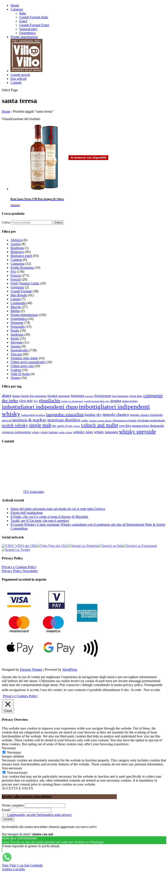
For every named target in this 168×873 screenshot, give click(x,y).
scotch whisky (15, 425)
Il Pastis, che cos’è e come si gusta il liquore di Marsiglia (49, 517)
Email (6, 810)
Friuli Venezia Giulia (24, 283)
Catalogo (16, 9)
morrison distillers (63, 419)
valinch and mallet (99, 425)
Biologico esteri (21, 256)
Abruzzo (16, 240)
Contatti (15, 82)
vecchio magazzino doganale (141, 426)
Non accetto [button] (152, 690)
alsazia (16, 396)
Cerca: (6, 222)
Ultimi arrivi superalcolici (28, 362)
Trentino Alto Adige (24, 358)
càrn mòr (26, 401)
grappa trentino (130, 401)
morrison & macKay (29, 420)
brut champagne (120, 396)
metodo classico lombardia (146, 415)
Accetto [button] (136, 690)
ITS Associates (33, 492)
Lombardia (18, 303)
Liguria (15, 299)
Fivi (13, 271)
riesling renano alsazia (100, 420)
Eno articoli (18, 78)
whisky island (65, 432)
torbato (76, 426)
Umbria (15, 370)
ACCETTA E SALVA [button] (17, 788)
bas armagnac (38, 396)
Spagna (15, 346)
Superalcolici (28, 29)
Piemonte (16, 323)
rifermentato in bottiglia (124, 420)
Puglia (14, 330)
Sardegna (16, 334)
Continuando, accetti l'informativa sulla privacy (39, 815)
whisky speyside (137, 431)
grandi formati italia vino (97, 401)
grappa (115, 400)
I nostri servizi (20, 75)
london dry (93, 414)
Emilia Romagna (22, 267)
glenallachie (49, 400)
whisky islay (83, 432)
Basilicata (17, 248)
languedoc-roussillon (65, 414)
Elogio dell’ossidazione (26, 513)
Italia (22, 13)
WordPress (69, 669)
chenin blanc (136, 396)
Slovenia (16, 342)
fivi (36, 401)
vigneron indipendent (16, 432)
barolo (25, 396)
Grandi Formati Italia (33, 17)
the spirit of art (62, 426)
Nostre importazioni (24, 37)
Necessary (14, 752)
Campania (17, 263)
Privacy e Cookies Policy (19, 567)
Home (14, 5)
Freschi (15, 279)
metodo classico (116, 414)
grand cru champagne (72, 401)
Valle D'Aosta (20, 374)
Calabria (16, 260)
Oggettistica (27, 33)
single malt (40, 425)
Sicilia (14, 338)
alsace (6, 395)
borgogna (77, 396)
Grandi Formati (21, 291)
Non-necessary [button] (12, 768)
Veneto (15, 378)
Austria (15, 244)
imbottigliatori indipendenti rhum (40, 407)
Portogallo (17, 326)
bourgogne (102, 396)
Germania (17, 287)
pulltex (84, 420)
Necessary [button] (9, 748)
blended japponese (58, 396)
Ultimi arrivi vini (21, 366)
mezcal (6, 420)
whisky (36, 432)
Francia (15, 275)
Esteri (23, 21)
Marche (15, 307)
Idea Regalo (18, 295)
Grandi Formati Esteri (34, 25)
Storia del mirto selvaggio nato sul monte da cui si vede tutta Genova (57, 509)
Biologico (17, 252)
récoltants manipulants (151, 420)
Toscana (16, 354)
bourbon (89, 396)
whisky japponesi (106, 432)
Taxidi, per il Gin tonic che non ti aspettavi (39, 520)
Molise (15, 311)
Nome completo (13, 805)
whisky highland (49, 432)
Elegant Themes (31, 669)
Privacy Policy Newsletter (20, 571)
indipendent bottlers (33, 415)
